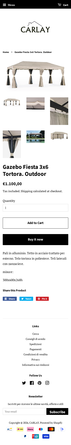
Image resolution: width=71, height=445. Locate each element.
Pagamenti (36, 349)
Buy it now (35, 239)
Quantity (9, 201)
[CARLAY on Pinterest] (40, 383)
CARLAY (34, 422)
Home (6, 52)
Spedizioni (35, 344)
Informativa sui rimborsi (35, 365)
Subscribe (57, 412)
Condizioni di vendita (35, 354)
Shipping (26, 191)
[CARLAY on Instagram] (47, 383)
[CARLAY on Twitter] (24, 383)
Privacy (35, 359)
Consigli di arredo (35, 339)
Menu (11, 5)
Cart (65, 5)
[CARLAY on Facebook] (32, 383)
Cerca (35, 333)
